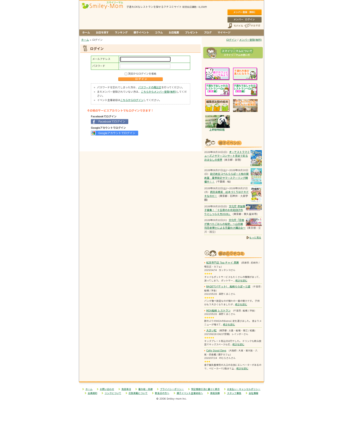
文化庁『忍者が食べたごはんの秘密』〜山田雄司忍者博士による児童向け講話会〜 (225, 223)
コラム (159, 32)
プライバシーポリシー (172, 389)
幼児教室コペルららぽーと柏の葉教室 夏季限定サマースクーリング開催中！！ (226, 177)
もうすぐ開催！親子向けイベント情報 (233, 142)
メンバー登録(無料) (244, 12)
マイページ (224, 32)
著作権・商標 (145, 389)
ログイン (244, 19)
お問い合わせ (107, 389)
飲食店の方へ (162, 393)
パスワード (98, 65)
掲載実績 (215, 393)
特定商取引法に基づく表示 (205, 389)
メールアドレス (101, 58)
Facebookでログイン (111, 121)
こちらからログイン (132, 100)
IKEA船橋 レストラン (218, 310)
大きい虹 (211, 330)
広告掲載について (138, 393)
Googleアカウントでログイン (116, 133)
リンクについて (113, 393)
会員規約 (92, 393)
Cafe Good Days (216, 350)
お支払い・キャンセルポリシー (243, 389)
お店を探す (102, 32)
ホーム (86, 32)
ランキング (121, 32)
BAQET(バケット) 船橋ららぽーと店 (228, 286)
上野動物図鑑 (217, 129)
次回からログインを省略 (142, 73)
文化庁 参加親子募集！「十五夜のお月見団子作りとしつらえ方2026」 (224, 210)
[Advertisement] (140, 142)
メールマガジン (252, 25)
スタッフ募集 (234, 393)
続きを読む (241, 280)
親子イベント (141, 32)
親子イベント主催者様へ (190, 393)
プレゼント (191, 32)
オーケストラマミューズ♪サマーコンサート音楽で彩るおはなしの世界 (227, 155)
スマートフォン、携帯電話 (235, 25)
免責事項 (126, 389)
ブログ (208, 32)
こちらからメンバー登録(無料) (158, 91)
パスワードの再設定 (149, 87)
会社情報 (253, 393)
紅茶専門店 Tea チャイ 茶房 (222, 262)
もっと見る (255, 237)
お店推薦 (174, 32)
